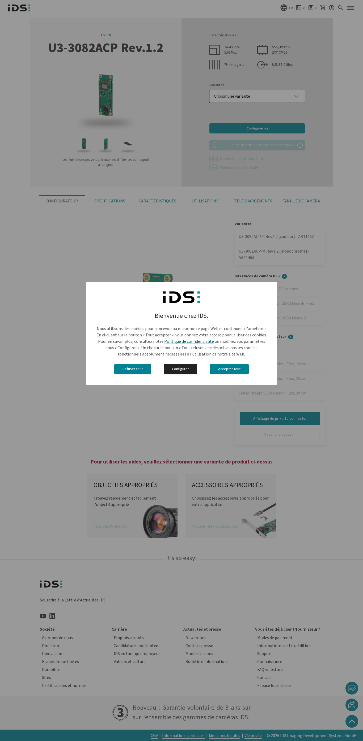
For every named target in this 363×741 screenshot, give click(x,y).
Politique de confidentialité (189, 342)
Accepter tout (229, 369)
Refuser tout (133, 369)
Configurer (180, 369)
